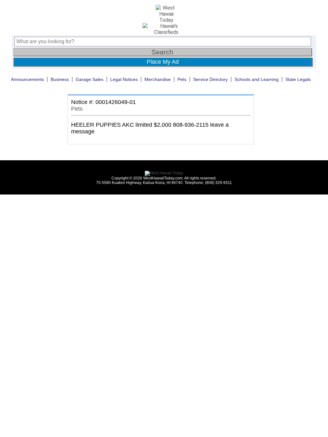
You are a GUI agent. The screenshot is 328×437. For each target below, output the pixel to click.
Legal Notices (124, 79)
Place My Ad (163, 62)
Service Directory (210, 79)
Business (60, 79)
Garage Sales (89, 79)
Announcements (27, 79)
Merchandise (157, 79)
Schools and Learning (256, 79)
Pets (181, 79)
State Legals (298, 79)
